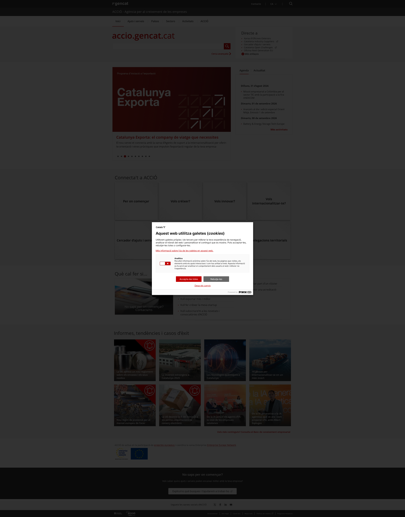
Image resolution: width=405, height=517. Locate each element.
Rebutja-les (216, 279)
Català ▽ (160, 227)
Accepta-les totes (189, 279)
